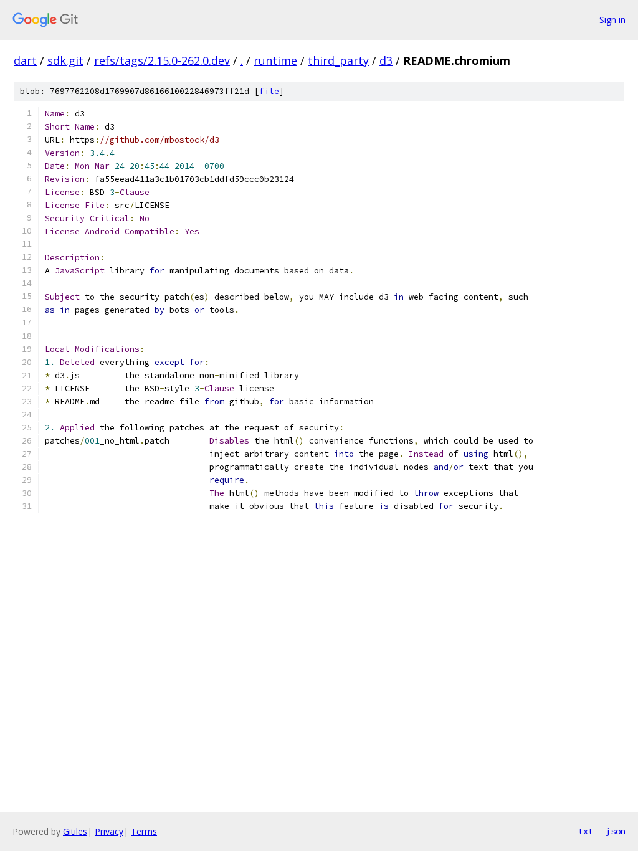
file (269, 91)
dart (25, 60)
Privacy (109, 831)
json (616, 831)
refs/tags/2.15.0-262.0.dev (162, 60)
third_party (338, 60)
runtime (275, 60)
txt (585, 831)
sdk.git (65, 60)
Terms (144, 831)
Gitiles (75, 831)
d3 (386, 60)
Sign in (612, 20)
